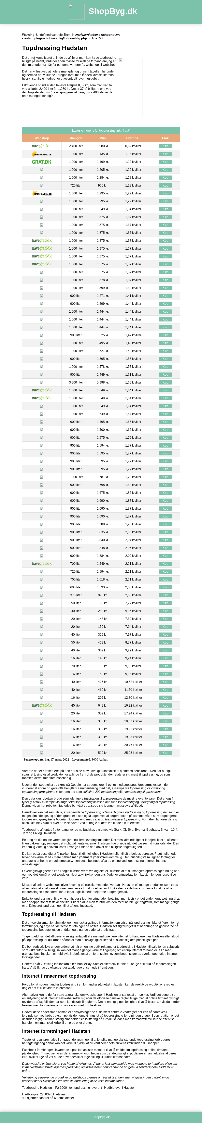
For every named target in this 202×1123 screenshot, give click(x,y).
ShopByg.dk (113, 11)
